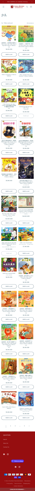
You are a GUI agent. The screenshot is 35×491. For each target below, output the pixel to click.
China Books (11, 481)
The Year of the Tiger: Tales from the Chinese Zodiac (9, 214)
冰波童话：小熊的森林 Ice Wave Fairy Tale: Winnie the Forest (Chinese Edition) (9, 310)
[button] (17, 489)
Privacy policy (10, 483)
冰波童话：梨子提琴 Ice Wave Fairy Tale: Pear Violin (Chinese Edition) (26, 277)
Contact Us (6, 447)
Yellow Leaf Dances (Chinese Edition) (9, 75)
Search (5, 439)
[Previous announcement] (3, 2)
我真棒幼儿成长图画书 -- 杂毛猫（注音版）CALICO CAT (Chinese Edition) (8, 175)
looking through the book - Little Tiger (26, 107)
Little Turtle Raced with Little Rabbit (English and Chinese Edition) (9, 244)
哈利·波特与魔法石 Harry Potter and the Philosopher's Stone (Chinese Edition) (26, 182)
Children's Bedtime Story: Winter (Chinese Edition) (26, 409)
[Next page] (29, 426)
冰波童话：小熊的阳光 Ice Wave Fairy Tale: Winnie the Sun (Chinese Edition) (9, 378)
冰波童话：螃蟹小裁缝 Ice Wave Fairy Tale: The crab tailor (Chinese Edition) (26, 377)
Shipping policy (26, 483)
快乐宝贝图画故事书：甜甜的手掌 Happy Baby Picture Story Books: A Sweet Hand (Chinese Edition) (9, 142)
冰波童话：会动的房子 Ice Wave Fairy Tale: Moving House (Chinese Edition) (26, 342)
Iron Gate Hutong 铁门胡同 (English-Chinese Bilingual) (26, 210)
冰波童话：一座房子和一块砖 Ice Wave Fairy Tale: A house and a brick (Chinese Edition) (26, 45)
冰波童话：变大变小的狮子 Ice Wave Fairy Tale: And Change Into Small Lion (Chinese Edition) (9, 344)
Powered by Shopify (18, 481)
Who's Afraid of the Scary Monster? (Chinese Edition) (26, 75)
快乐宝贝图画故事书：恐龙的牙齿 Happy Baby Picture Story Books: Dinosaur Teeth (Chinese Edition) (26, 142)
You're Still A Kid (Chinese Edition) (9, 407)
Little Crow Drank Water (26, 242)
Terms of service (18, 483)
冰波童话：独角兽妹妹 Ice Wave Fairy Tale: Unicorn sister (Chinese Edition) (26, 310)
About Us (5, 443)
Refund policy (27, 481)
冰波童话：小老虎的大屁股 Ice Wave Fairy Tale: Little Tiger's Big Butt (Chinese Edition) (9, 44)
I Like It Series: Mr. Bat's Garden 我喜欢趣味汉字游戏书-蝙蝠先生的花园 (9, 105)
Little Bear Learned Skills (9, 273)
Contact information (18, 486)
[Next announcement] (32, 2)
